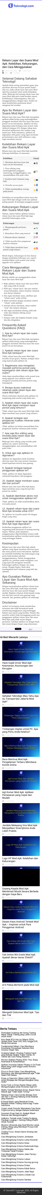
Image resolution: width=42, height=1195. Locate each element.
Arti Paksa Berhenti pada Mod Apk (20, 984)
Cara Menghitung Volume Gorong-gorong (19, 1162)
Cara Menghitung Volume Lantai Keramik (19, 1140)
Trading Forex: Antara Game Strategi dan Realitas (19, 1133)
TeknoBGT (10, 1190)
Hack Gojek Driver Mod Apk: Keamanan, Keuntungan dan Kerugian (17, 665)
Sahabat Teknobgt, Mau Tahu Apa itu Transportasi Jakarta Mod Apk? (20, 699)
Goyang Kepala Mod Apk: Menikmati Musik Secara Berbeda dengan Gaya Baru (20, 891)
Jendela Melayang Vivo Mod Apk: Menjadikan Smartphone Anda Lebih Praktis (20, 828)
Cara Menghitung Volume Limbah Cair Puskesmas (18, 1176)
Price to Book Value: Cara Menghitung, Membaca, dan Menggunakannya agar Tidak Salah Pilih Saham (20, 1073)
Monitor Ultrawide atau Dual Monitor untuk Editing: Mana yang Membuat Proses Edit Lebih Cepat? (20, 1127)
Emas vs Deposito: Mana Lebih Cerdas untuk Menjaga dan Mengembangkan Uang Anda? (19, 1080)
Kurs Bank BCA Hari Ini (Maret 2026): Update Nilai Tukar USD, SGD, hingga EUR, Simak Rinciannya (19, 1041)
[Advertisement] (21, 30)
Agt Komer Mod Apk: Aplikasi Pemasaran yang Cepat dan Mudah (17, 795)
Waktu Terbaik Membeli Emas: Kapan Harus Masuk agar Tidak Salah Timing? (20, 1091)
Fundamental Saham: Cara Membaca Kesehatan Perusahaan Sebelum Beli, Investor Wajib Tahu (17, 1048)
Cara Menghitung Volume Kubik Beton (18, 1168)
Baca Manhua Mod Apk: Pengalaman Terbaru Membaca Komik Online (19, 762)
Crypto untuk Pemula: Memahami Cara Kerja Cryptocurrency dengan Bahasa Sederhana (20, 1109)
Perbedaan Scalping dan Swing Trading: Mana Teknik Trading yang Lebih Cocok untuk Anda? (18, 1035)
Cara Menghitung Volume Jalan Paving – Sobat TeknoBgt (19, 1155)
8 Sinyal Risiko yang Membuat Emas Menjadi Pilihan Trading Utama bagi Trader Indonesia (20, 1103)
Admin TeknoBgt (10, 71)
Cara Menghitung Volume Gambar (16, 1179)
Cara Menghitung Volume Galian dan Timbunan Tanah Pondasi (17, 1150)
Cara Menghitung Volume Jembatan (17, 1137)
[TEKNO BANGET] (21, 5)
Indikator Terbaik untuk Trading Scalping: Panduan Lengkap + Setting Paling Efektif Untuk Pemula (19, 1120)
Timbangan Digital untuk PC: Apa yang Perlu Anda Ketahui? (20, 730)
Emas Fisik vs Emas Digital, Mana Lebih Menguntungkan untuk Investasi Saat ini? (19, 1086)
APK (6, 73)
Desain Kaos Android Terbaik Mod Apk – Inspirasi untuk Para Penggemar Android (20, 924)
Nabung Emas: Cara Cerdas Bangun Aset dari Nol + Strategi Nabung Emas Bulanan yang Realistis (19, 1097)
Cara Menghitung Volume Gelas (15, 1143)
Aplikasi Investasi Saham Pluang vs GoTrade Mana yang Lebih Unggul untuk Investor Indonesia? (21, 1067)
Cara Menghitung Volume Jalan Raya (17, 1171)
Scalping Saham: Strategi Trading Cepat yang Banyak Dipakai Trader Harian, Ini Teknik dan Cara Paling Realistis (18, 1055)
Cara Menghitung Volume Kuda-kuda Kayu (19, 1146)
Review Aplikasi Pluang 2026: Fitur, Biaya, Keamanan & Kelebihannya (19, 1061)
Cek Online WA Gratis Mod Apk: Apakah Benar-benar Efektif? (19, 956)
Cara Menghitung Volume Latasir (15, 1159)
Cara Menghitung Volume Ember (15, 1165)
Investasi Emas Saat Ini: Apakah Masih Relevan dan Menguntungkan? (18, 1114)
